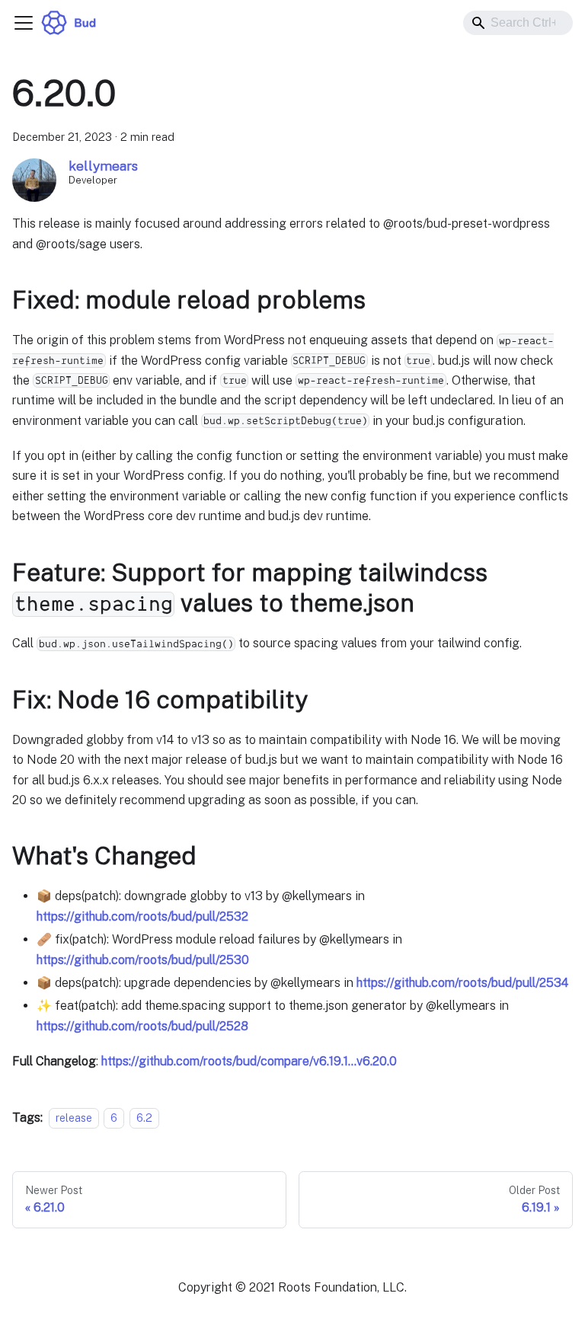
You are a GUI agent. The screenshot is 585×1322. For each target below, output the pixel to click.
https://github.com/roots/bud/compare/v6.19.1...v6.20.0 (249, 1061)
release (74, 1117)
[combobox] (518, 23)
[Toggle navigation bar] (23, 22)
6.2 (144, 1117)
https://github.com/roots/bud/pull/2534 (462, 983)
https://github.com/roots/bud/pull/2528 (142, 1026)
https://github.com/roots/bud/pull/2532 (142, 916)
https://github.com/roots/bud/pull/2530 (143, 960)
